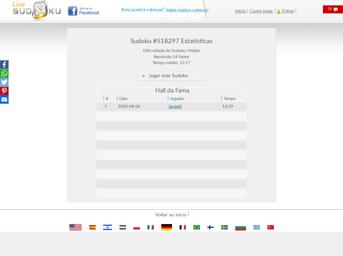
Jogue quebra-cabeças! (187, 10)
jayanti (175, 106)
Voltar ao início (171, 215)
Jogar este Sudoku (164, 75)
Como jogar (262, 11)
